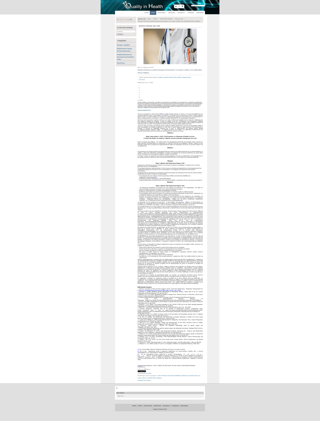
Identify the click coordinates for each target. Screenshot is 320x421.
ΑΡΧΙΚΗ (146, 12)
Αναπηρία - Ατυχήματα (123, 45)
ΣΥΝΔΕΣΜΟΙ (190, 12)
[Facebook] (179, 6)
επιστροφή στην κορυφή (144, 380)
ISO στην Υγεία (147, 373)
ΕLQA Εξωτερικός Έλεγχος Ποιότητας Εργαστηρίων (124, 50)
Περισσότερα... (121, 63)
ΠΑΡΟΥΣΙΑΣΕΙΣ (162, 12)
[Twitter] (176, 6)
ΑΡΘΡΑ (153, 12)
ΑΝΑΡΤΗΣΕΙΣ (171, 12)
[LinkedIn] (182, 6)
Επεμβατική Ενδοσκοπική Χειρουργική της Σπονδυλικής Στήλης (125, 57)
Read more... (121, 396)
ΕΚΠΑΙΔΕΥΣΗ (181, 12)
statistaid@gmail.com (146, 110)
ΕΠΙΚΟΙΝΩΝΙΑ (200, 12)
